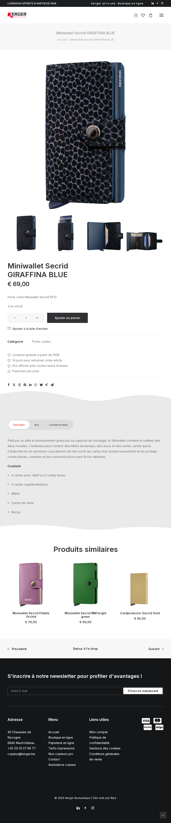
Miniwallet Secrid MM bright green (85, 614)
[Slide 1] (26, 233)
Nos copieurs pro (60, 754)
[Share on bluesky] (41, 384)
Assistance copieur (62, 765)
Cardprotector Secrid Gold (140, 613)
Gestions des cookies (105, 748)
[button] (153, 3)
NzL (114, 798)
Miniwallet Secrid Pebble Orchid (31, 614)
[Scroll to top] (163, 815)
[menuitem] (103, 3)
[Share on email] (51, 384)
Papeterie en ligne (61, 743)
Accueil (62, 39)
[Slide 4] (144, 233)
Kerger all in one (103, 3)
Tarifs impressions (61, 748)
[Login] (134, 15)
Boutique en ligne (130, 3)
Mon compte (98, 732)
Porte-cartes (41, 342)
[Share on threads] (19, 384)
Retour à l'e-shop (85, 648)
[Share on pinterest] (24, 384)
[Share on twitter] (13, 384)
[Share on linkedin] (30, 384)
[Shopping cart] (148, 15)
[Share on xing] (46, 384)
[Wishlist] (141, 15)
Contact (54, 759)
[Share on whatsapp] (35, 384)
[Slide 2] (65, 233)
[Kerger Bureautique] (17, 15)
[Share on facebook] (8, 384)
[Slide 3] (105, 233)
